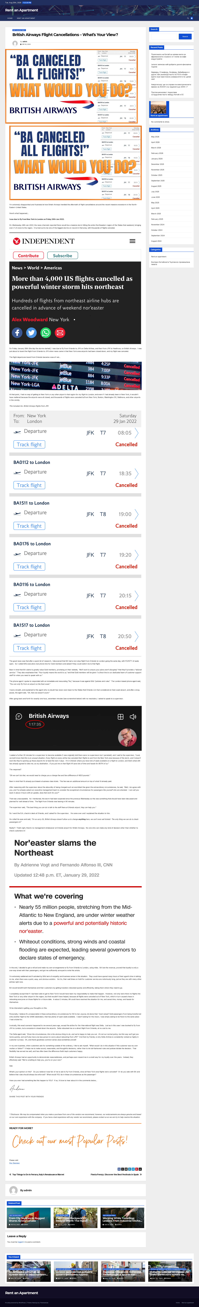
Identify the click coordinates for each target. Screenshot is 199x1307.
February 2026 (157, 153)
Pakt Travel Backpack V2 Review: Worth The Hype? (71, 1219)
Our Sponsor (14, 1163)
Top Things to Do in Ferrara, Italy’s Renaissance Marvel (38, 1174)
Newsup (35, 1302)
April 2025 (155, 208)
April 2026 (155, 142)
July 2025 (155, 192)
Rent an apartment (26, 18)
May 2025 (155, 203)
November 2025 (157, 170)
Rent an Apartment (21, 10)
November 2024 (157, 225)
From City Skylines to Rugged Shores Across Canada (26, 1219)
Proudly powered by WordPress (15, 1302)
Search (154, 29)
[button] (188, 18)
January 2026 (157, 159)
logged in (21, 1242)
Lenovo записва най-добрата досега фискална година (74, 1273)
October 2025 (156, 175)
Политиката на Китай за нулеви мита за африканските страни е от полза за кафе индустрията (168, 56)
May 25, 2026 (16, 1278)
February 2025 (157, 219)
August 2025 (156, 186)
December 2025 (157, 164)
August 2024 (156, 241)
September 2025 (158, 181)
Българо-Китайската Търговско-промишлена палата (170, 263)
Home (9, 18)
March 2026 (156, 148)
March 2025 (156, 214)
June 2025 (155, 197)
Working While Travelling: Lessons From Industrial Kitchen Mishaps (122, 1221)
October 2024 (156, 230)
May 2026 (155, 137)
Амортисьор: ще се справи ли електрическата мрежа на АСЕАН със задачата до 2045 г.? (170, 1274)
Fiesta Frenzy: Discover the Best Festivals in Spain (115, 1174)
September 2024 (158, 236)
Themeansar (44, 1302)
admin (25, 41)
